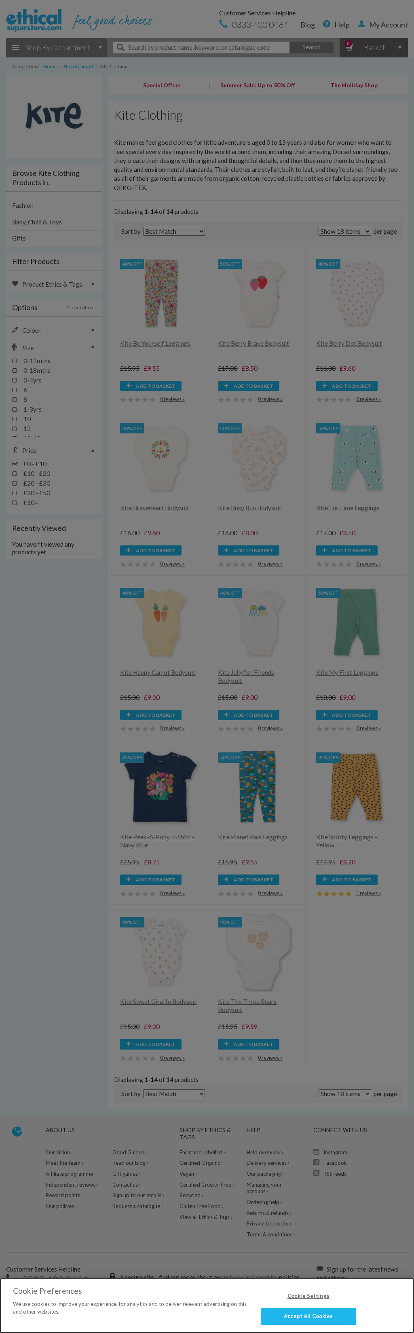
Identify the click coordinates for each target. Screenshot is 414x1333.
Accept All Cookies (308, 1316)
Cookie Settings (308, 1296)
